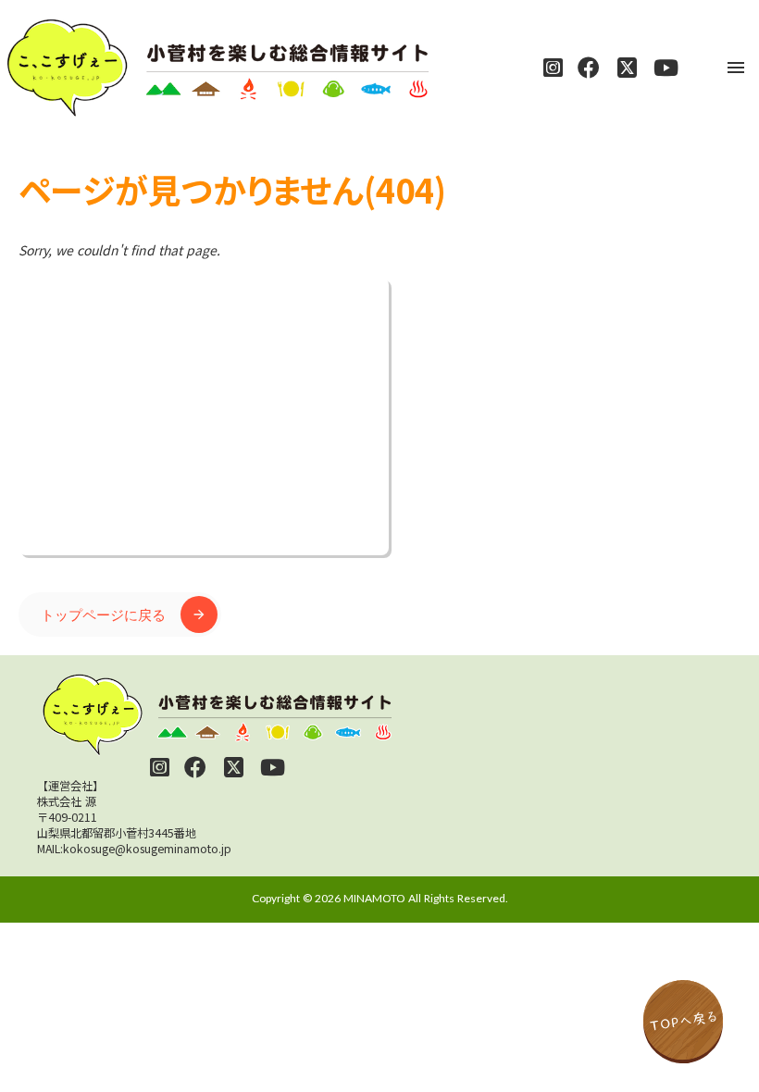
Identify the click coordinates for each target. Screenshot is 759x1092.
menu (736, 67)
